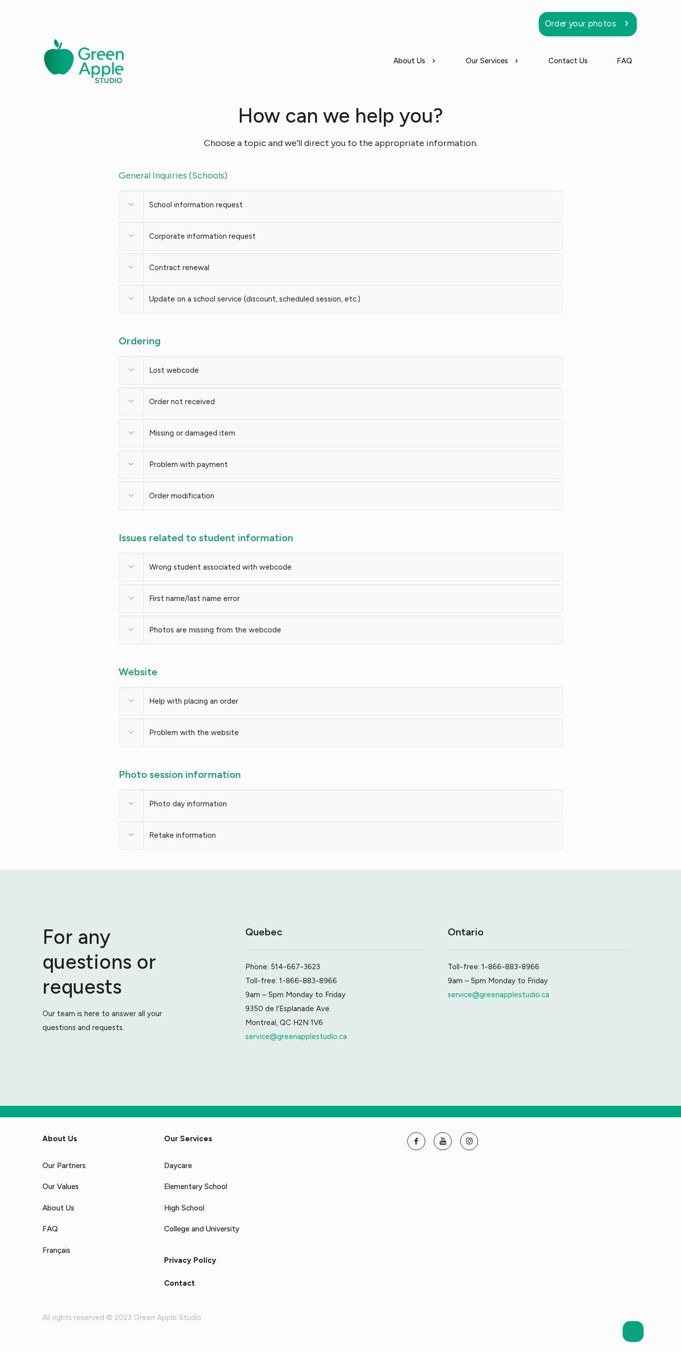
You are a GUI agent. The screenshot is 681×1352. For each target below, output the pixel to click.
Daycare (178, 1165)
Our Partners (64, 1165)
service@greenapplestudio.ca (296, 1036)
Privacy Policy (190, 1260)
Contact (179, 1283)
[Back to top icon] (633, 1331)
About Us (58, 1207)
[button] (341, 204)
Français (56, 1250)
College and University (201, 1228)
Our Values (60, 1186)
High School (184, 1207)
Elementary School (195, 1186)
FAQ (50, 1228)
